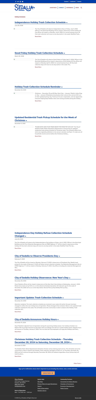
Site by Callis (78, 398)
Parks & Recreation (43, 388)
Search (40, 386)
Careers (79, 1)
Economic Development (67, 386)
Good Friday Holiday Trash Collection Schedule (39, 52)
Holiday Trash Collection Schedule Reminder (38, 86)
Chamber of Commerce (67, 384)
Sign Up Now (47, 373)
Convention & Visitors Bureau (68, 382)
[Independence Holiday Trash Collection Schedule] (23, 36)
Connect (61, 7)
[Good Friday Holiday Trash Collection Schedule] (23, 68)
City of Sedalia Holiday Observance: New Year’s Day (41, 277)
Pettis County (64, 388)
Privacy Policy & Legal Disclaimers (47, 384)
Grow (77, 7)
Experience (69, 7)
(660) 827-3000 (19, 384)
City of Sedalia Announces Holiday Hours (36, 319)
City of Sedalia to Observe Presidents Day (36, 255)
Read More (38, 36)
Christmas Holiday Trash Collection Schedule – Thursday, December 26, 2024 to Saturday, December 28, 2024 (44, 341)
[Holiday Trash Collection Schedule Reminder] (23, 100)
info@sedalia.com (20, 386)
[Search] (80, 7)
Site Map (40, 382)
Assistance (53, 7)
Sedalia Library (42, 390)
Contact (66, 1)
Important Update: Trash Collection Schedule (38, 297)
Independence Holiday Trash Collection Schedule (40, 22)
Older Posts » (77, 363)
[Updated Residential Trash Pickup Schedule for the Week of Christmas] (23, 175)
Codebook (72, 1)
